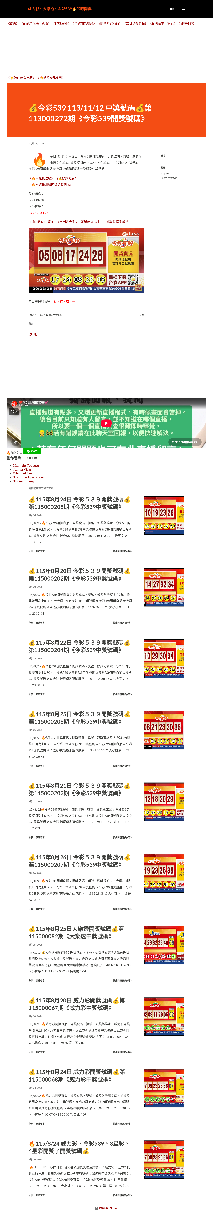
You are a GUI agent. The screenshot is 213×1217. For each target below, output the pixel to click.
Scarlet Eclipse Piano (28, 477)
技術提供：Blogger (108, 1208)
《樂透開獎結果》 (83, 23)
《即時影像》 (186, 23)
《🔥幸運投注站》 (41, 178)
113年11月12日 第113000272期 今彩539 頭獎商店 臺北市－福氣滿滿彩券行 (78, 222)
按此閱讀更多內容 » (122, 551)
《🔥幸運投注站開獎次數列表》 (51, 184)
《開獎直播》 (61, 23)
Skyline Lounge (24, 481)
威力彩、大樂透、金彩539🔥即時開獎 (60, 8)
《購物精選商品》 (109, 23)
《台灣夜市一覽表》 (163, 23)
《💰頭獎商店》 (66, 178)
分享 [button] (163, 155)
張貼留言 (34, 334)
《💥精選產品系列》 (50, 78)
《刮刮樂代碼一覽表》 (35, 23)
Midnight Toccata (26, 465)
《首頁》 (13, 23)
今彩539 (165, 173)
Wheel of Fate (23, 473)
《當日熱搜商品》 (135, 23)
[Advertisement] (100, 50)
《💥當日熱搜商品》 (21, 78)
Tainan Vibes (22, 469)
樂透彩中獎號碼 (168, 178)
